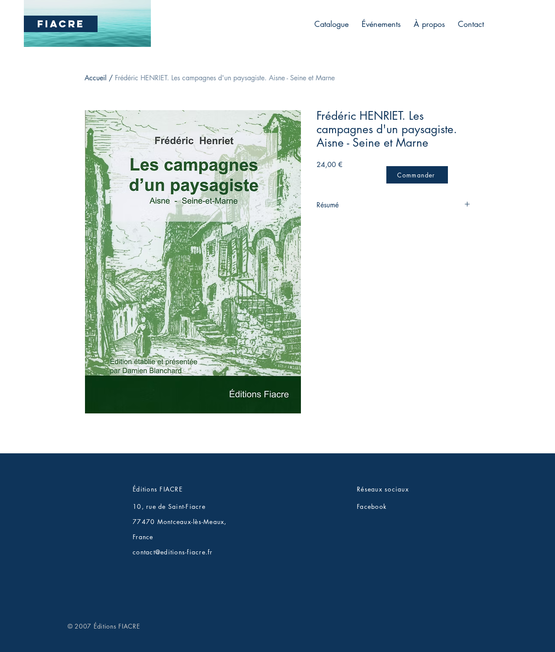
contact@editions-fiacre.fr (173, 552)
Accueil (96, 77)
